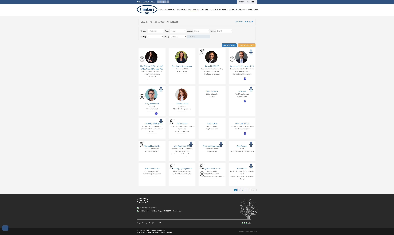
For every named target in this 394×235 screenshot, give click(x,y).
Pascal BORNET (212, 66)
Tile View (249, 21)
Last (253, 190)
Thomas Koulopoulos (212, 146)
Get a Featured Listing (246, 45)
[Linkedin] (158, 2)
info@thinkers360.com (149, 2)
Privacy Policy (147, 223)
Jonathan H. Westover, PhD (242, 66)
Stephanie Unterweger (182, 66)
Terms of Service (159, 223)
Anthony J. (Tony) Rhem (182, 168)
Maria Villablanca (152, 168)
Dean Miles (242, 168)
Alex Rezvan (242, 146)
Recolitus (254, 231)
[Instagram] (164, 2)
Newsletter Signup (229, 45)
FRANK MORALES (242, 123)
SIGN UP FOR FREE (244, 2)
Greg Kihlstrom (152, 103)
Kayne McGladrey (152, 123)
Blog (138, 223)
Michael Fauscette (152, 146)
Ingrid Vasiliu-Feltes (212, 168)
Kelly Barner (182, 123)
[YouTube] (168, 2)
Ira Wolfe (242, 91)
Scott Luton (212, 123)
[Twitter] (161, 2)
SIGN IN (252, 2)
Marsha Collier (182, 103)
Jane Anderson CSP (182, 146)
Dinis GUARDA (212, 91)
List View (239, 21)
